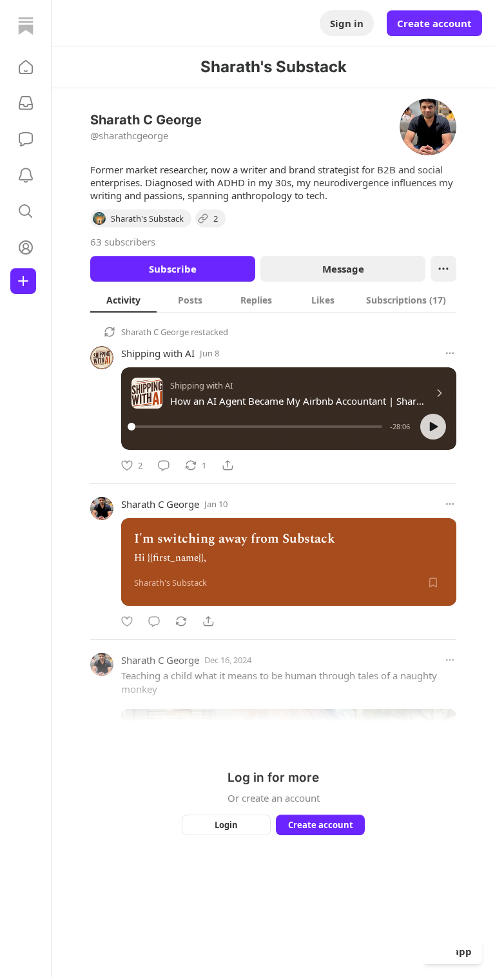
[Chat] (25, 139)
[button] (25, 67)
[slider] (256, 426)
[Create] (23, 281)
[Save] (433, 582)
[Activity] (25, 175)
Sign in (347, 23)
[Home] (25, 25)
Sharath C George (155, 332)
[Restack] (181, 621)
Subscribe (173, 268)
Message (343, 268)
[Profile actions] (443, 269)
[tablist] (273, 300)
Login (226, 825)
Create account (434, 23)
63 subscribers (122, 241)
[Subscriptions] (25, 103)
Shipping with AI (158, 353)
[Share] (227, 465)
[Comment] (164, 465)
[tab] (123, 300)
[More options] (450, 353)
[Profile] (25, 247)
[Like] (127, 621)
